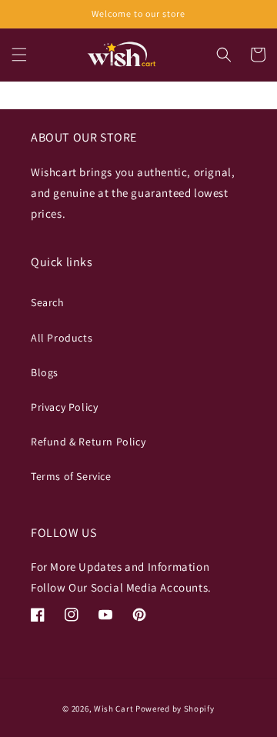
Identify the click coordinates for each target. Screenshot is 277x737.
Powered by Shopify (175, 708)
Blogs (44, 372)
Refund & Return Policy (88, 442)
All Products (61, 338)
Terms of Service (71, 476)
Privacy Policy (64, 407)
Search (48, 302)
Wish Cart (113, 708)
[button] (19, 55)
